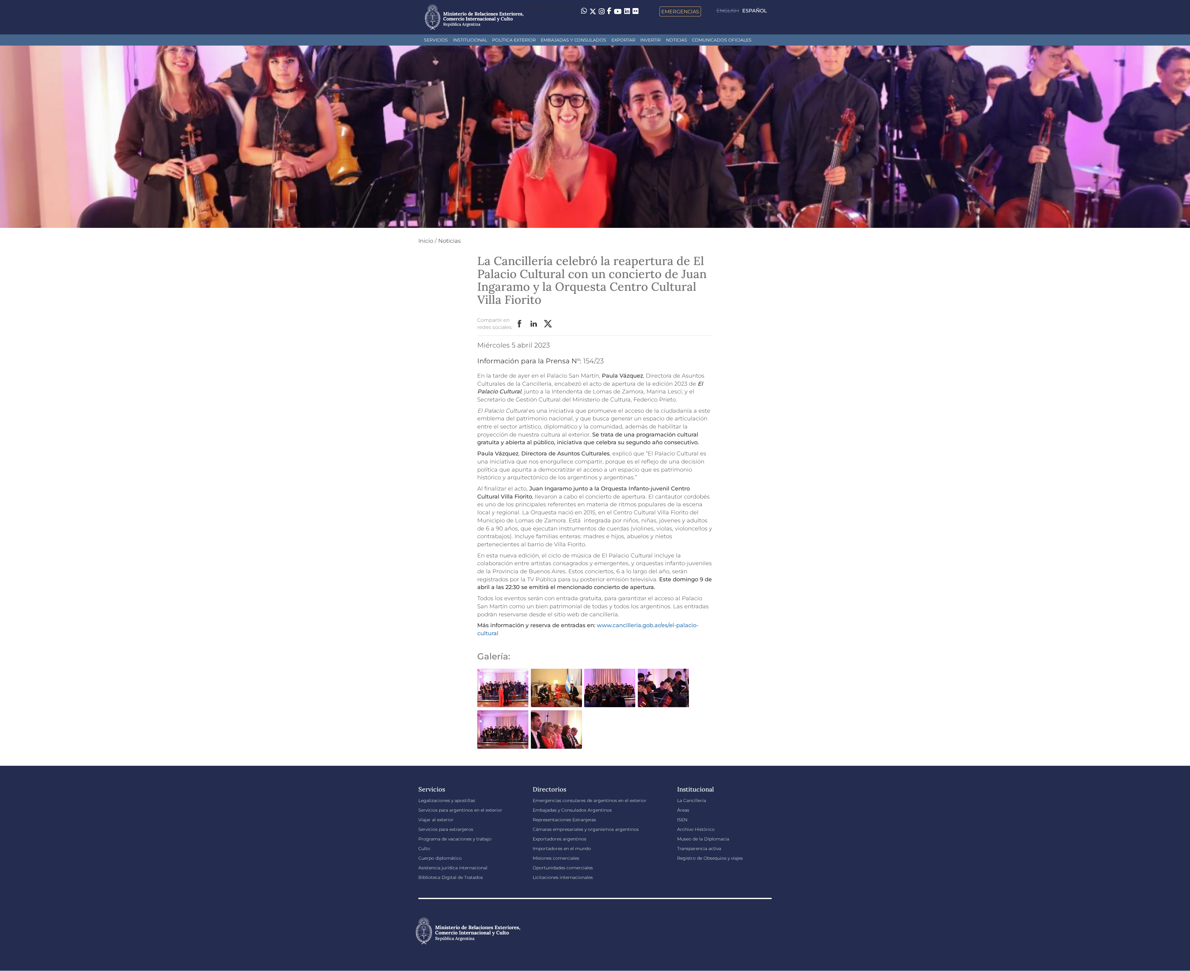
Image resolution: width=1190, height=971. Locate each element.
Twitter (548, 324)
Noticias (676, 40)
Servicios (436, 40)
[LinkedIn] (627, 10)
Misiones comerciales (556, 858)
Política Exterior (514, 40)
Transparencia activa (699, 848)
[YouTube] (618, 11)
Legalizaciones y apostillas (446, 800)
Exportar (623, 40)
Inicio (425, 240)
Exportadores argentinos (559, 839)
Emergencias (680, 11)
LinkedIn (534, 324)
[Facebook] (609, 11)
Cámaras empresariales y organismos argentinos (586, 829)
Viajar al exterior (436, 819)
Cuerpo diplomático (440, 858)
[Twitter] (592, 11)
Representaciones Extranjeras (564, 819)
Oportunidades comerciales (563, 868)
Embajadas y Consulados (573, 40)
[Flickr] (635, 10)
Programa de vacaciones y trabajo (454, 839)
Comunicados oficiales (721, 40)
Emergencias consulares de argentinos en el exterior (589, 800)
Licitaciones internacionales (563, 877)
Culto (424, 848)
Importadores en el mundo (562, 848)
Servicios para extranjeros (445, 829)
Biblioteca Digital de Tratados (450, 877)
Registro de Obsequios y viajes (710, 858)
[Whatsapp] (584, 11)
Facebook (519, 324)
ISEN (682, 819)
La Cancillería (691, 800)
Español (754, 11)
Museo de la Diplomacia (703, 839)
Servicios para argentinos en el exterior (460, 810)
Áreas (683, 810)
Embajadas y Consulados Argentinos (572, 810)
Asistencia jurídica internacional (452, 868)
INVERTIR (650, 40)
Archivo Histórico (696, 829)
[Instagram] (602, 11)
